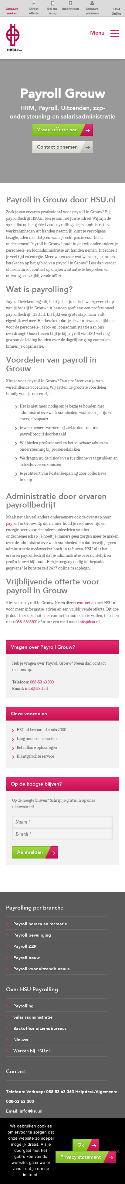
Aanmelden (30, 852)
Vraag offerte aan (57, 130)
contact (83, 602)
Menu (97, 32)
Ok (80, 1145)
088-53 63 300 (42, 682)
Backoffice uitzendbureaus (39, 1028)
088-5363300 (26, 622)
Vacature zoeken (12, 11)
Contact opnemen (57, 147)
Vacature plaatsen (92, 11)
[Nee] (117, 1151)
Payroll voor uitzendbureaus (41, 969)
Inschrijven (70, 8)
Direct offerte (34, 11)
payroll (12, 523)
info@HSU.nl (36, 688)
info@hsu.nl (89, 622)
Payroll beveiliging (32, 935)
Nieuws (20, 1039)
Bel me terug (52, 11)
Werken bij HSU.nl (31, 1051)
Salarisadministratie (32, 1017)
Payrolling (23, 1006)
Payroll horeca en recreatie (40, 924)
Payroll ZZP (25, 946)
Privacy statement (80, 1157)
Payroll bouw (26, 957)
